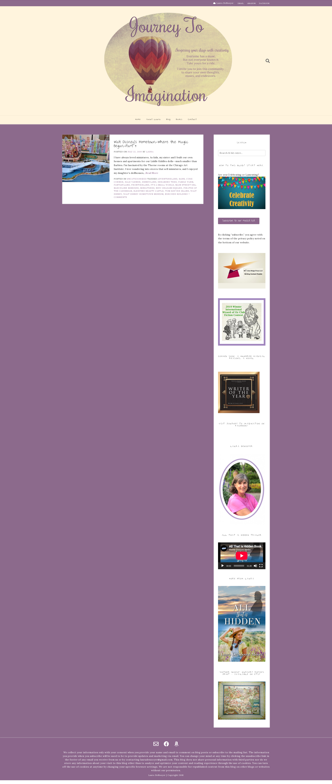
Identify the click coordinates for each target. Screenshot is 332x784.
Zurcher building (176, 194)
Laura (150, 152)
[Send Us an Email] (156, 744)
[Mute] (255, 565)
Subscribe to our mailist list (239, 220)
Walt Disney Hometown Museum (143, 194)
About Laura (153, 119)
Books (179, 119)
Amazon (251, 3)
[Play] (222, 565)
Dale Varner (133, 182)
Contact (192, 119)
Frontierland (140, 185)
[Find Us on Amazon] (176, 744)
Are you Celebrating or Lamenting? (238, 174)
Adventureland (167, 179)
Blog (168, 119)
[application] (241, 555)
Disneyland (149, 182)
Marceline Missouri (126, 188)
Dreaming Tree (167, 182)
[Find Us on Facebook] (166, 744)
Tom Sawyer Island (177, 191)
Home (138, 119)
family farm (185, 182)
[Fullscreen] (261, 565)
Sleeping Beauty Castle (148, 191)
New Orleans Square (169, 188)
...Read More (151, 173)
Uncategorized (137, 179)
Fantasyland (122, 185)
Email (241, 3)
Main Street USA (185, 185)
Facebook (264, 3)
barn (182, 179)
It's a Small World (162, 185)
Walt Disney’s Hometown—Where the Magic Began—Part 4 (151, 144)
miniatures (147, 188)
